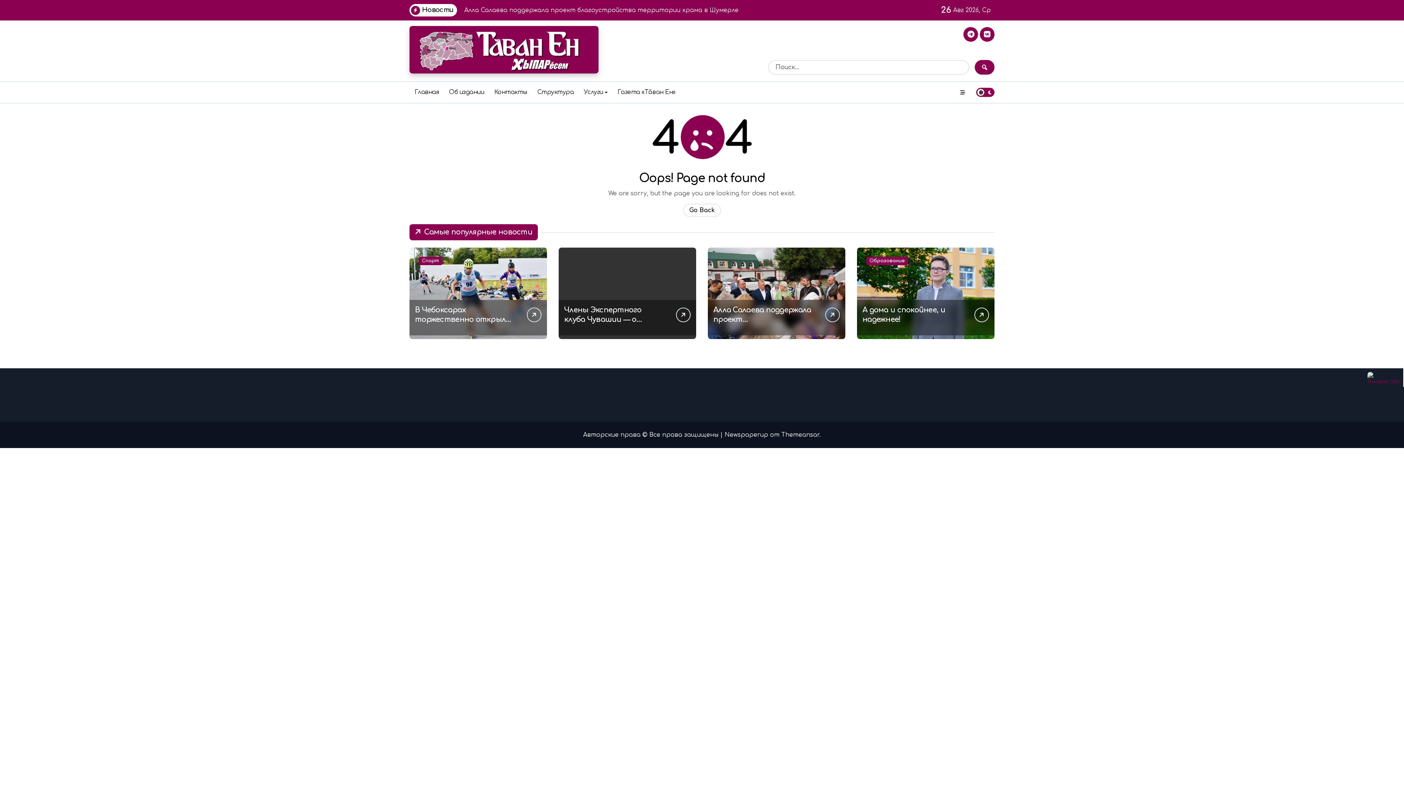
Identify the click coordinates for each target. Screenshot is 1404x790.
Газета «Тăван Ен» (647, 92)
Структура (555, 92)
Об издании (466, 92)
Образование (887, 260)
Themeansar (800, 435)
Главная (427, 92)
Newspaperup (746, 435)
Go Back (702, 210)
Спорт (430, 260)
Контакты (510, 92)
